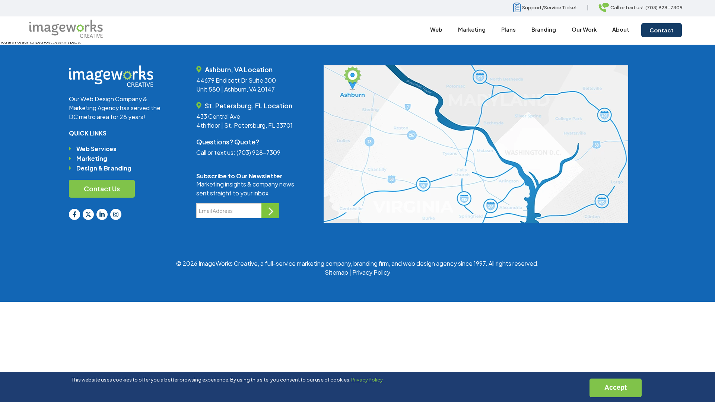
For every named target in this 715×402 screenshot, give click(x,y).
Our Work (584, 29)
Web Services (96, 149)
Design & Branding (103, 168)
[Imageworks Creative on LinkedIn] (102, 214)
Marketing (91, 158)
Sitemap (336, 272)
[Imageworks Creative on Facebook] (74, 214)
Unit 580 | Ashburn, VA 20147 (235, 89)
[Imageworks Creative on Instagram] (115, 214)
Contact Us (102, 188)
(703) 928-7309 (258, 152)
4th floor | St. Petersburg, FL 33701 (244, 125)
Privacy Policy (371, 272)
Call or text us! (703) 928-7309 (646, 7)
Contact (661, 30)
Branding (543, 29)
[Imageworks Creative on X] (88, 214)
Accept (615, 387)
